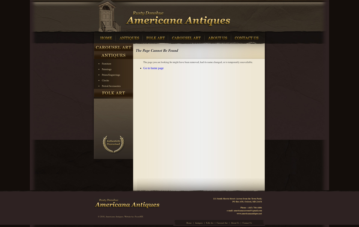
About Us (235, 222)
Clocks (105, 80)
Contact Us (247, 222)
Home (189, 222)
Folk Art (209, 222)
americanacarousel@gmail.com (248, 210)
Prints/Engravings (111, 74)
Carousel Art (222, 222)
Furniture (106, 63)
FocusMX (139, 216)
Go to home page (153, 68)
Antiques (199, 222)
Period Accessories (111, 86)
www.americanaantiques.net (249, 213)
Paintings (106, 69)
